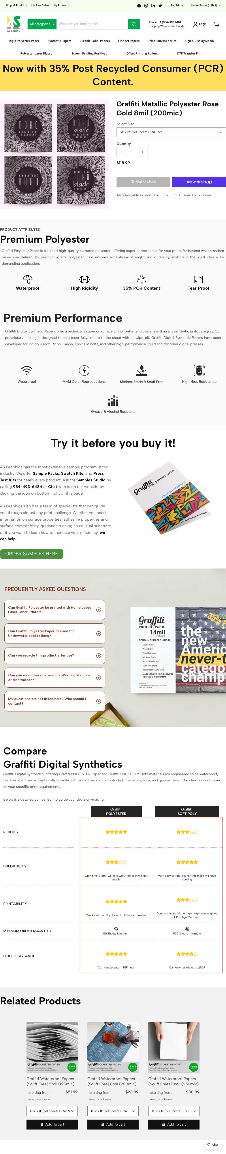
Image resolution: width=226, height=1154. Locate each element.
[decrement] (122, 152)
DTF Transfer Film (189, 53)
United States (204, 5)
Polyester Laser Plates (36, 53)
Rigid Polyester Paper (24, 41)
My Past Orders (40, 5)
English (175, 5)
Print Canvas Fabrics (162, 41)
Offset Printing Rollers (142, 53)
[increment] (142, 152)
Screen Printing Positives (89, 53)
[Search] (134, 24)
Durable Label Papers (94, 41)
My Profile (60, 5)
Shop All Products (16, 5)
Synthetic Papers (59, 41)
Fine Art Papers (128, 41)
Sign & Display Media (199, 41)
